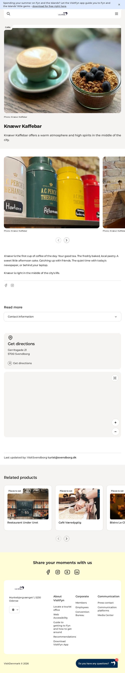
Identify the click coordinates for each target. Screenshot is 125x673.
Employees (82, 607)
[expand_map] (114, 378)
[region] (62, 404)
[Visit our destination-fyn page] (77, 572)
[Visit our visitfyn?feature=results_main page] (67, 572)
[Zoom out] (115, 432)
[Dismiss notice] (119, 4)
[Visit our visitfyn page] (58, 572)
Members (81, 602)
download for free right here (49, 6)
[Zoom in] (115, 422)
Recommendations (64, 636)
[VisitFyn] (19, 588)
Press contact (106, 602)
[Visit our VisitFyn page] (48, 572)
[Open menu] (116, 13)
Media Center (106, 615)
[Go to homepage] (62, 14)
